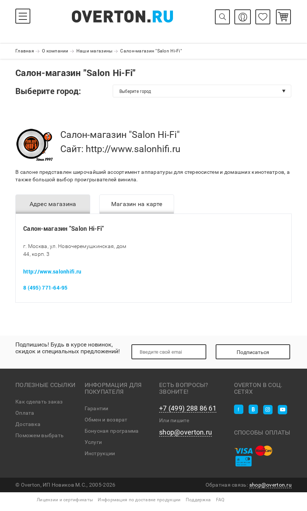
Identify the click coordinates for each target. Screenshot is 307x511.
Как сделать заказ (39, 402)
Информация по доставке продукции (139, 499)
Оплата (24, 413)
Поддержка (198, 499)
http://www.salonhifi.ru (133, 148)
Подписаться (253, 352)
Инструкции (100, 453)
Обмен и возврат (106, 420)
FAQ (220, 499)
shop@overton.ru (185, 432)
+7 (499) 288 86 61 (187, 408)
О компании (55, 51)
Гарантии (97, 408)
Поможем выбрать (39, 435)
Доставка (27, 424)
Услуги (93, 442)
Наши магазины (94, 51)
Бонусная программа (112, 431)
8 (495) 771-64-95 (45, 287)
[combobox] (202, 91)
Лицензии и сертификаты (65, 499)
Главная (24, 51)
